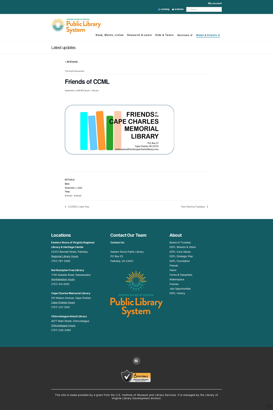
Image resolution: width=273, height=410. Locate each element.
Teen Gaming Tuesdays (193, 206)
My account (215, 3)
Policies (174, 284)
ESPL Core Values (180, 251)
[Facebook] (136, 361)
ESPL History (177, 293)
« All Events (71, 61)
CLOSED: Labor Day (78, 206)
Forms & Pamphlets (180, 274)
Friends (173, 265)
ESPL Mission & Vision (182, 247)
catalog (164, 9)
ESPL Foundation (179, 261)
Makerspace (176, 279)
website (179, 9)
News (172, 270)
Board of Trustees (180, 242)
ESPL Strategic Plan (181, 256)
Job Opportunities (180, 288)
